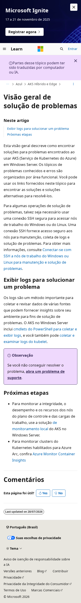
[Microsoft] (40, 49)
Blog (40, 571)
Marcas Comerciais (45, 590)
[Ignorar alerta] (73, 7)
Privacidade (12, 577)
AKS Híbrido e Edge (42, 84)
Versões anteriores (18, 571)
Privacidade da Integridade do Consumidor (36, 584)
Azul (19, 84)
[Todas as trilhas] (7, 84)
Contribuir (60, 571)
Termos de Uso (15, 590)
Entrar (72, 49)
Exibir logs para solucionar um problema (38, 128)
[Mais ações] (73, 84)
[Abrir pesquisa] (61, 49)
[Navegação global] (4, 49)
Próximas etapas (19, 134)
